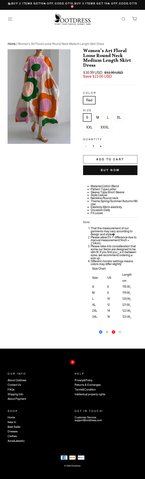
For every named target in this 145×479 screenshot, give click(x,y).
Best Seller (14, 427)
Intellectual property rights (90, 394)
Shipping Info (15, 394)
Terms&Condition (85, 389)
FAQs (11, 389)
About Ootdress (17, 380)
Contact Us (14, 385)
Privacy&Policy (84, 380)
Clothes (12, 436)
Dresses (13, 431)
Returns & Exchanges (88, 385)
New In (12, 422)
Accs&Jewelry (16, 441)
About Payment (17, 399)
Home (12, 43)
